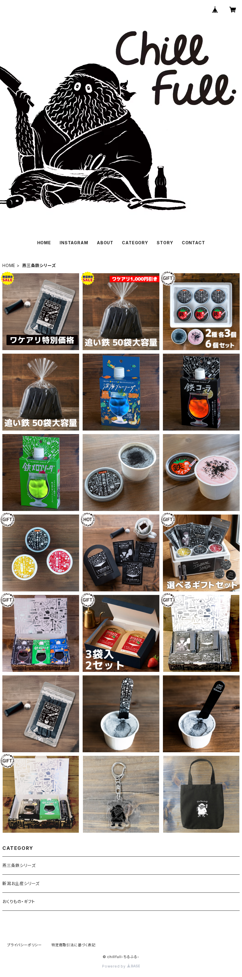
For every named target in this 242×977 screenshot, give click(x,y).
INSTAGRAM (74, 242)
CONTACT (193, 242)
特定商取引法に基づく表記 (73, 945)
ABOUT (105, 242)
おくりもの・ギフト (18, 901)
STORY (165, 242)
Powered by (114, 966)
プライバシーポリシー (24, 945)
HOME (44, 242)
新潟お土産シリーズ (21, 883)
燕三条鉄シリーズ (18, 865)
